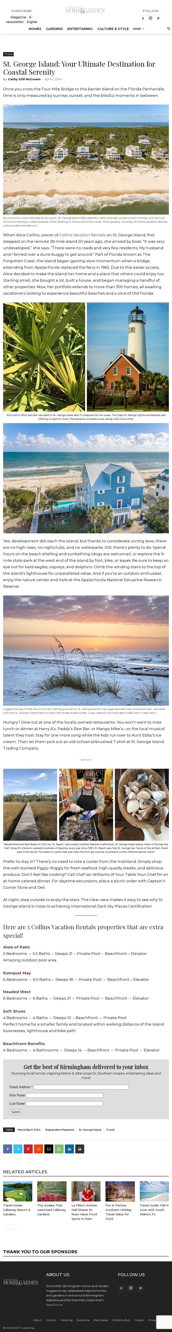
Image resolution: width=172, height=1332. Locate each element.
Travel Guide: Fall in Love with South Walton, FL (154, 1209)
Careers (139, 1320)
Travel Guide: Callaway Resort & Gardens (16, 1209)
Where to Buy (121, 1320)
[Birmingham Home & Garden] (86, 10)
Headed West (17, 992)
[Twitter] (17, 1148)
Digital (32, 22)
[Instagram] (150, 18)
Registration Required (59, 1129)
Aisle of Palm (16, 947)
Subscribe (83, 1320)
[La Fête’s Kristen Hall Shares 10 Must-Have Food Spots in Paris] (86, 1191)
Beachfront (15, 1043)
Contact (51, 1320)
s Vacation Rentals (88, 235)
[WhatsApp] (59, 1148)
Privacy (153, 1320)
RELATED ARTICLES (25, 1171)
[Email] (48, 1148)
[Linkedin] (69, 1148)
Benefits (36, 1043)
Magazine (19, 17)
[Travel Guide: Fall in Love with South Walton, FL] (154, 1191)
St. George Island (90, 1129)
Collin (64, 235)
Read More (54, 1305)
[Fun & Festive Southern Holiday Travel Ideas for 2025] (120, 1191)
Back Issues (101, 1320)
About (37, 1320)
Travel (8, 54)
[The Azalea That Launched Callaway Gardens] (51, 1191)
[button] (168, 29)
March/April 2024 (29, 1129)
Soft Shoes (14, 1011)
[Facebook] (143, 18)
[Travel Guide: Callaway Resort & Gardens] (17, 1191)
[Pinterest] (158, 18)
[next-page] (13, 1227)
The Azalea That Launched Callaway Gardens (51, 1209)
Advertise (67, 1320)
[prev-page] (6, 1227)
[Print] (79, 1148)
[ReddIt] (38, 1148)
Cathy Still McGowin (24, 79)
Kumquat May (17, 973)
